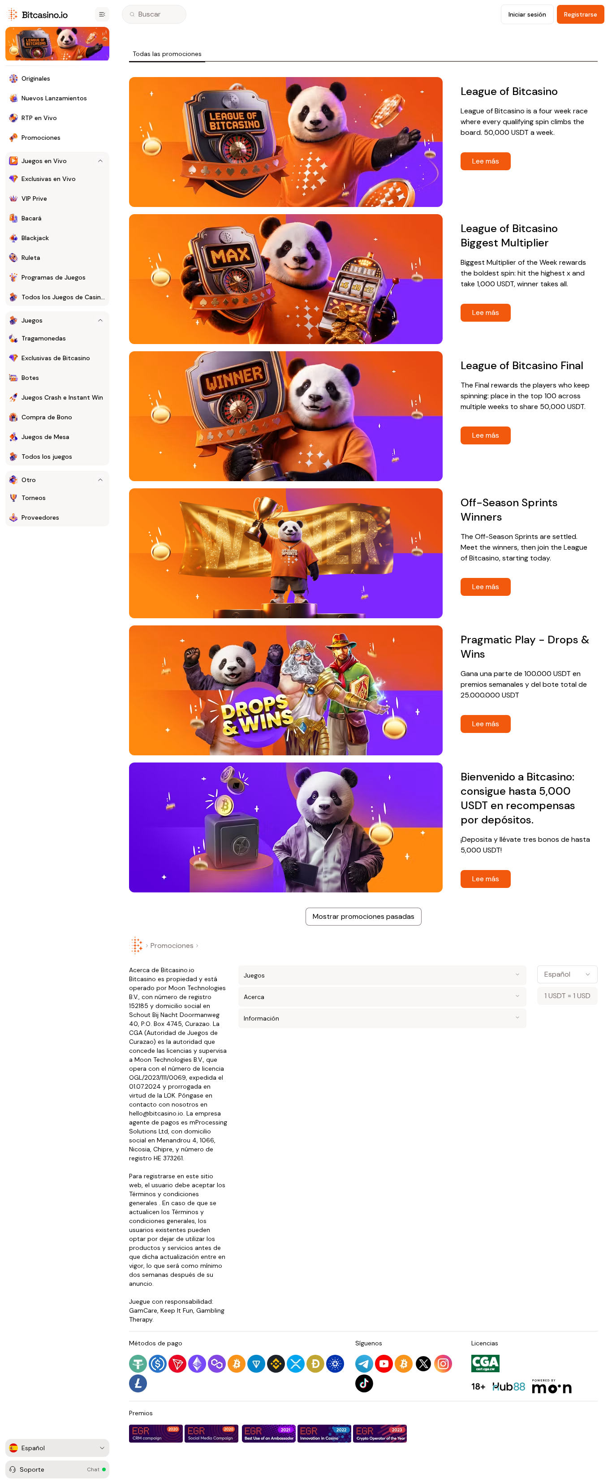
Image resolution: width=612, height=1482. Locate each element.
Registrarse (580, 14)
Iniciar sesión (527, 14)
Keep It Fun (176, 1310)
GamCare (143, 1310)
